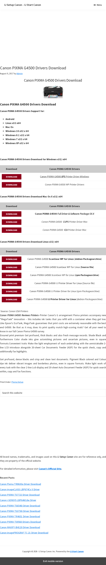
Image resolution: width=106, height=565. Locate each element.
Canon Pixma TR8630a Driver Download (20, 484)
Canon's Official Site (50, 468)
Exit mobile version (53, 561)
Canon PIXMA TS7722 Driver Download (20, 494)
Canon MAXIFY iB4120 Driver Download (20, 527)
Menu (99, 4)
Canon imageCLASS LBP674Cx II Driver (20, 489)
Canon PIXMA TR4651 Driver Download (20, 516)
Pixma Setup (17, 382)
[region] (53, 41)
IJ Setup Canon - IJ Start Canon (22, 4)
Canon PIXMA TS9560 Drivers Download (20, 521)
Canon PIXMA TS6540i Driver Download (20, 505)
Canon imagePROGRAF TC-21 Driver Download (24, 532)
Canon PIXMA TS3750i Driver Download (20, 511)
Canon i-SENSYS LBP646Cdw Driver (18, 500)
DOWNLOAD (11, 176)
